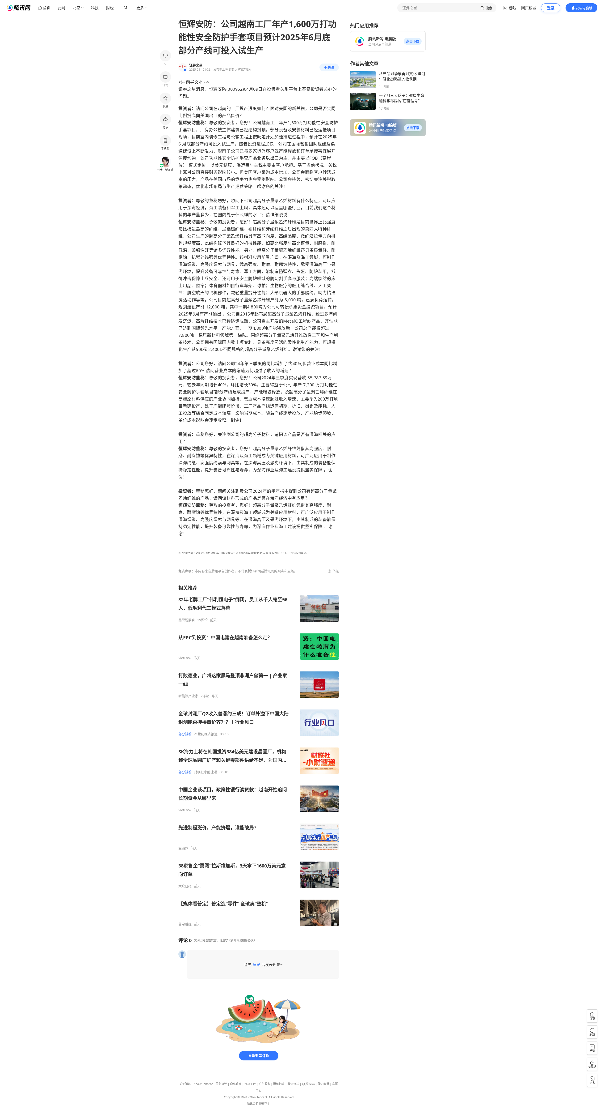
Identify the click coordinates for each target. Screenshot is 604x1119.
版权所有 (264, 1104)
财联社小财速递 (205, 772)
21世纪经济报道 (206, 734)
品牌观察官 (186, 620)
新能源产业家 (188, 696)
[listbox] (258, 755)
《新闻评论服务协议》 (242, 940)
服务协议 (221, 1084)
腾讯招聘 (279, 1084)
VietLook (184, 658)
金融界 (183, 848)
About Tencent (203, 1084)
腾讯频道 (323, 1084)
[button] (413, 41)
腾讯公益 (293, 1084)
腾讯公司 (252, 1104)
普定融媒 (185, 924)
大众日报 (185, 886)
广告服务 (264, 1084)
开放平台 (250, 1084)
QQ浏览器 (308, 1084)
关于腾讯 (185, 1084)
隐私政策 (235, 1084)
